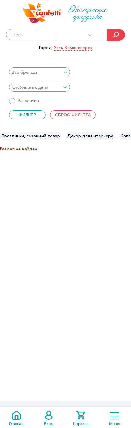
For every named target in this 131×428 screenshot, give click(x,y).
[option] (31, 136)
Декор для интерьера (90, 136)
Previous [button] (5, 135)
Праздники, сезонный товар (31, 136)
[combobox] (39, 71)
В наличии (28, 100)
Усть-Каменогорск (73, 47)
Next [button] (126, 135)
